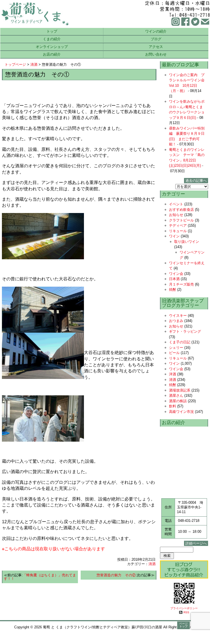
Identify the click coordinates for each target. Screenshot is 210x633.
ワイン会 (176, 274)
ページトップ (183, 625)
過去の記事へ (196, 181)
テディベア (178, 225)
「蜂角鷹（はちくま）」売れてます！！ (40, 577)
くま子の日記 (179, 342)
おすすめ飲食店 (181, 210)
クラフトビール (181, 220)
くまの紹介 (52, 39)
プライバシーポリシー (184, 608)
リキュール (178, 231)
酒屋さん (176, 395)
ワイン (174, 236)
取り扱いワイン (186, 242)
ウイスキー (178, 315)
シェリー (176, 348)
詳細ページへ (196, 543)
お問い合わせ (156, 54)
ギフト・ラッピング (185, 331)
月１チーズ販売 (181, 284)
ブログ (156, 39)
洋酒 (172, 374)
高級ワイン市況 (181, 412)
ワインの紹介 (156, 31)
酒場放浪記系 (179, 390)
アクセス (156, 47)
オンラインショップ (52, 47)
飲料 (172, 406)
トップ (51, 31)
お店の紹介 (52, 54)
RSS (186, 612)
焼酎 (172, 289)
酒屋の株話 (178, 401)
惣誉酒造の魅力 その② (116, 575)
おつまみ (176, 321)
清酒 (33, 64)
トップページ (15, 64)
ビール (174, 353)
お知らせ (176, 215)
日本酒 (174, 279)
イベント (176, 204)
